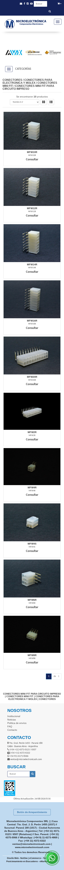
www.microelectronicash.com (32, 847)
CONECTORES (12, 79)
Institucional (13, 716)
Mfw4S (32, 543)
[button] (21, 3)
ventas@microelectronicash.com (31, 844)
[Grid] (44, 102)
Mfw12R (32, 208)
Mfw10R (32, 152)
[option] (12, 52)
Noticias (11, 719)
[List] (51, 102)
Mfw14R (32, 264)
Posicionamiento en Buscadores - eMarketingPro (30, 861)
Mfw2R (32, 432)
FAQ (9, 726)
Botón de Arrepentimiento (32, 812)
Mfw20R (32, 376)
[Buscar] (50, 12)
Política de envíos (16, 723)
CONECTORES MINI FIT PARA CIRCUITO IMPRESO (28, 87)
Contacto (12, 730)
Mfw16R (32, 320)
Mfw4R (32, 487)
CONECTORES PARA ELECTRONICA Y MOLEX (27, 81)
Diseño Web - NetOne (17, 858)
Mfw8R (32, 655)
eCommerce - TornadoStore (42, 858)
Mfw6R (32, 599)
